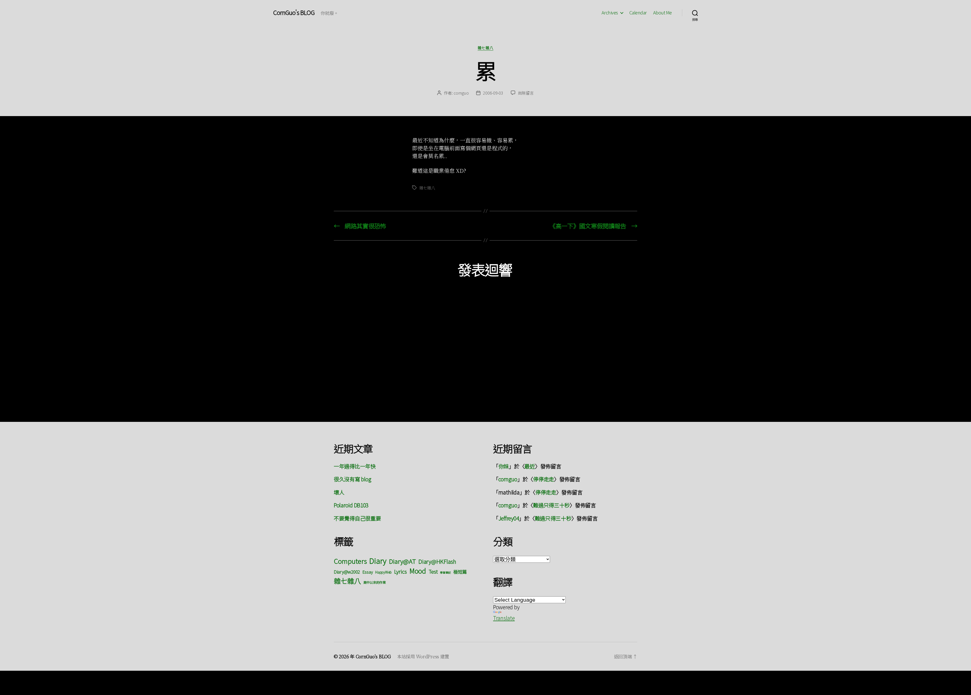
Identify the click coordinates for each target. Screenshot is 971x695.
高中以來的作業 (374, 582)
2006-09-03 (493, 93)
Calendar (638, 12)
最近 (529, 466)
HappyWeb (383, 572)
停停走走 (543, 479)
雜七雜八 (485, 48)
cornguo (461, 93)
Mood (417, 571)
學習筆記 (445, 572)
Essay (367, 572)
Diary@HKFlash (437, 561)
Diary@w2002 (347, 572)
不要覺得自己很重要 (357, 518)
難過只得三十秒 (551, 505)
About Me (662, 12)
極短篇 (460, 571)
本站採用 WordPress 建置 (423, 656)
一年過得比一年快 (355, 466)
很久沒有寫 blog (352, 479)
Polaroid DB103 (351, 505)
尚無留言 (526, 93)
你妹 (503, 466)
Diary (377, 560)
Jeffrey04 (508, 518)
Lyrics (400, 571)
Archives (610, 12)
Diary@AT (402, 561)
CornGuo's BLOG (294, 12)
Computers (350, 561)
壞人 (339, 492)
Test (433, 571)
